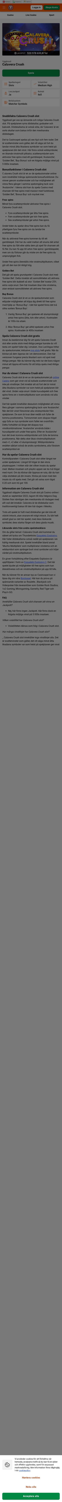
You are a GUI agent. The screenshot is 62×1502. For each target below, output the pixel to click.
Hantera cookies (31, 1477)
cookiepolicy (24, 1470)
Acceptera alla (31, 1496)
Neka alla (31, 1487)
